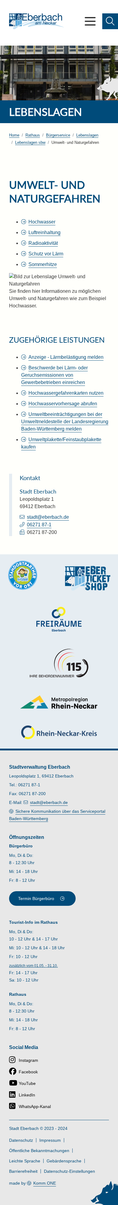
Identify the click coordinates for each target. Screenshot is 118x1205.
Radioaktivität (43, 243)
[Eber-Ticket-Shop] (87, 578)
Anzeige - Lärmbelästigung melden (65, 357)
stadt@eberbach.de (48, 517)
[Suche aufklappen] (110, 21)
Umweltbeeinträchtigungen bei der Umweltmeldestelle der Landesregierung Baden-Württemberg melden (64, 421)
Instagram (28, 1060)
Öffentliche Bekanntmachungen (39, 1150)
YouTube (27, 1083)
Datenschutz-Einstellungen (69, 1171)
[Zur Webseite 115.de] (59, 663)
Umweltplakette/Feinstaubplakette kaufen (61, 443)
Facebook (28, 1071)
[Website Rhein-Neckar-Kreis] (59, 732)
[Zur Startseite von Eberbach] (36, 21)
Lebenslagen (87, 135)
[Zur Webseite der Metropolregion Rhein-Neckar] (59, 702)
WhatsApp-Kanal (35, 1106)
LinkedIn (27, 1094)
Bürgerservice (58, 135)
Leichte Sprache (24, 1160)
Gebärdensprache (64, 1160)
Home (14, 135)
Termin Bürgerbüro (36, 898)
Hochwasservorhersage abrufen (62, 403)
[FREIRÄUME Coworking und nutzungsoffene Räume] (59, 619)
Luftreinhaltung (44, 232)
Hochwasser (41, 221)
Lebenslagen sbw (30, 142)
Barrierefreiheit (23, 1171)
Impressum (50, 1140)
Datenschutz (21, 1140)
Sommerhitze (42, 264)
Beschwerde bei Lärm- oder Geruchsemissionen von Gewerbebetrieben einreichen (54, 375)
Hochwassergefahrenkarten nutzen (65, 393)
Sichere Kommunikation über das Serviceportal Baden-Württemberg (57, 815)
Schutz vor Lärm (45, 253)
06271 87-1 (39, 524)
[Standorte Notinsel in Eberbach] (23, 575)
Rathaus (32, 135)
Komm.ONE (44, 1183)
